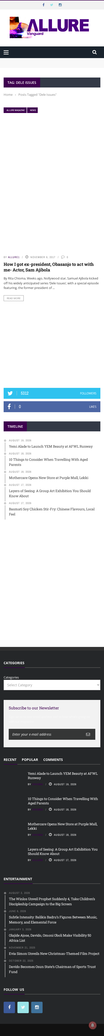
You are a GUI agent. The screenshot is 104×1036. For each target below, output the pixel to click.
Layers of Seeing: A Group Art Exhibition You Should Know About (63, 851)
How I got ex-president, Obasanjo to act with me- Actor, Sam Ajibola (49, 267)
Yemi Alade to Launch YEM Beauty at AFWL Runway (43, 60)
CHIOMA (37, 784)
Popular (30, 759)
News (33, 110)
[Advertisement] (52, 344)
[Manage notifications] (93, 1025)
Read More (14, 298)
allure (37, 860)
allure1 (14, 257)
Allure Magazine (16, 110)
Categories (11, 677)
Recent (10, 759)
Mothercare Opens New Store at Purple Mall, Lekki (62, 826)
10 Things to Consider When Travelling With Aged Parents (47, 65)
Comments (53, 759)
